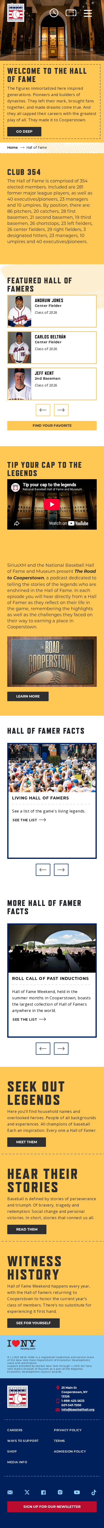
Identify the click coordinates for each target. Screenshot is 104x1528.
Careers (15, 1430)
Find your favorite (52, 425)
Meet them (26, 1142)
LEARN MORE (28, 696)
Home (12, 148)
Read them (26, 1229)
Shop (12, 1451)
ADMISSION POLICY (70, 1451)
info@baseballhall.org (77, 1409)
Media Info (17, 1462)
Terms (59, 1441)
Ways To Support (23, 1441)
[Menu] (88, 12)
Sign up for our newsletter (52, 1506)
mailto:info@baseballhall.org (10, 1492)
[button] (43, 410)
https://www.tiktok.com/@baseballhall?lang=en (94, 1492)
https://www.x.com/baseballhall (26, 1492)
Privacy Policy (68, 1430)
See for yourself (33, 1323)
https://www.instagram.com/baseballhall (60, 1492)
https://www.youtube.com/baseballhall (77, 1492)
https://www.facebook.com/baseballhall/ (43, 1492)
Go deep (24, 131)
